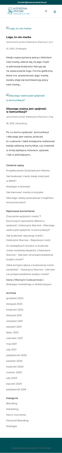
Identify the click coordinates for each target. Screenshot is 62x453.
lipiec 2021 (12, 332)
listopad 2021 (14, 315)
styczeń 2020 (14, 383)
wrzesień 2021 (14, 320)
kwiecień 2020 (15, 366)
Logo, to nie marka (18, 37)
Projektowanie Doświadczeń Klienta (28, 170)
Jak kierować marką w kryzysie (24, 192)
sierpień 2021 (14, 326)
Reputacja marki (40, 240)
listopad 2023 (14, 303)
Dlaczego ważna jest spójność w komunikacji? (26, 110)
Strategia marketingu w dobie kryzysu (29, 284)
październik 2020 (16, 355)
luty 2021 (11, 349)
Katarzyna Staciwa (36, 42)
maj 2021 (11, 343)
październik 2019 (16, 389)
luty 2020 (11, 378)
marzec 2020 (14, 372)
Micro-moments (16, 414)
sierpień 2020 (14, 360)
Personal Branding (17, 420)
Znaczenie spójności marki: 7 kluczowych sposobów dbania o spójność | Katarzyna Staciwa (25, 221)
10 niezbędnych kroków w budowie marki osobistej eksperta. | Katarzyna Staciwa (28, 250)
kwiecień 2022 (14, 309)
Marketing (12, 409)
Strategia (21, 48)
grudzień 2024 (15, 298)
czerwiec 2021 (14, 338)
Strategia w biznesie (18, 186)
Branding (21, 123)
